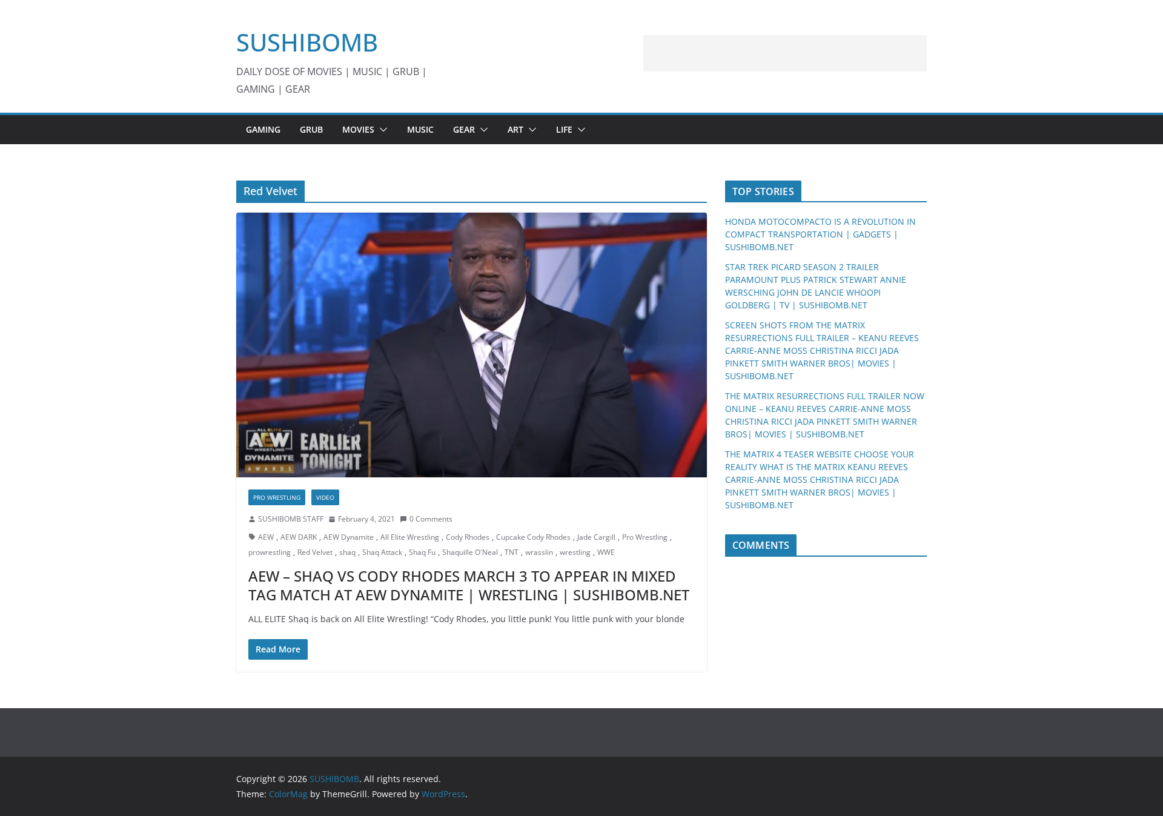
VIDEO (325, 497)
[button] (381, 129)
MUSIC (420, 129)
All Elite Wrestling (409, 537)
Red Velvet (315, 552)
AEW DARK (298, 537)
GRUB (311, 129)
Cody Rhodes (467, 537)
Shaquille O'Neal (470, 552)
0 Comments (430, 519)
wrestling (575, 552)
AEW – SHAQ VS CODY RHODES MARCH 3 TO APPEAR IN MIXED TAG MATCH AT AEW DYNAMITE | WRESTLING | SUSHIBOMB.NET (468, 585)
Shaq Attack (382, 552)
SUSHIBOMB (307, 42)
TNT (512, 552)
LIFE (564, 129)
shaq (347, 552)
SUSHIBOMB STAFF (290, 519)
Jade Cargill (596, 537)
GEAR (464, 129)
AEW (266, 537)
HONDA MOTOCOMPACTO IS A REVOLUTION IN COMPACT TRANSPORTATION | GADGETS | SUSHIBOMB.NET (820, 234)
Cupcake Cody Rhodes (533, 537)
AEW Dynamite (348, 537)
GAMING (263, 129)
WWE (606, 552)
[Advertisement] (785, 53)
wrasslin (539, 552)
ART (515, 129)
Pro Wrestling (276, 497)
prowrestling (269, 552)
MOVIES (358, 129)
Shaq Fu (422, 552)
